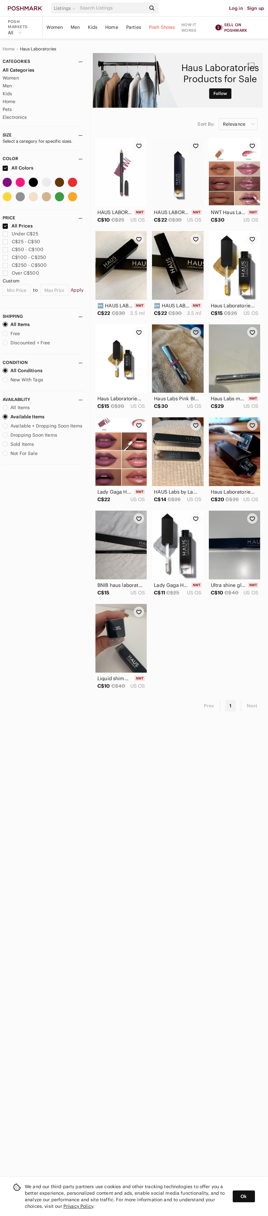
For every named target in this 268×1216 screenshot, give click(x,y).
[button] (65, 8)
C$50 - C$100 (27, 249)
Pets (7, 109)
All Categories (18, 70)
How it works (188, 27)
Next (252, 706)
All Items (20, 324)
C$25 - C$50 (26, 242)
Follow (220, 93)
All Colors (22, 168)
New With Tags (26, 380)
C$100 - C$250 (29, 257)
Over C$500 (25, 273)
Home (111, 27)
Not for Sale (24, 453)
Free (15, 333)
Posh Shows (162, 27)
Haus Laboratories (38, 49)
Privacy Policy (78, 1206)
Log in (236, 8)
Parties (133, 27)
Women (54, 27)
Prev (209, 706)
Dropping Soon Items (33, 435)
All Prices (22, 226)
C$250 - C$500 (29, 265)
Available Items (27, 417)
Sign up (255, 8)
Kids (93, 27)
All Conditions (26, 370)
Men (75, 27)
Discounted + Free (30, 343)
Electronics (15, 117)
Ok (244, 1196)
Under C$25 (25, 234)
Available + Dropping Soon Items (46, 426)
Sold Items (22, 444)
